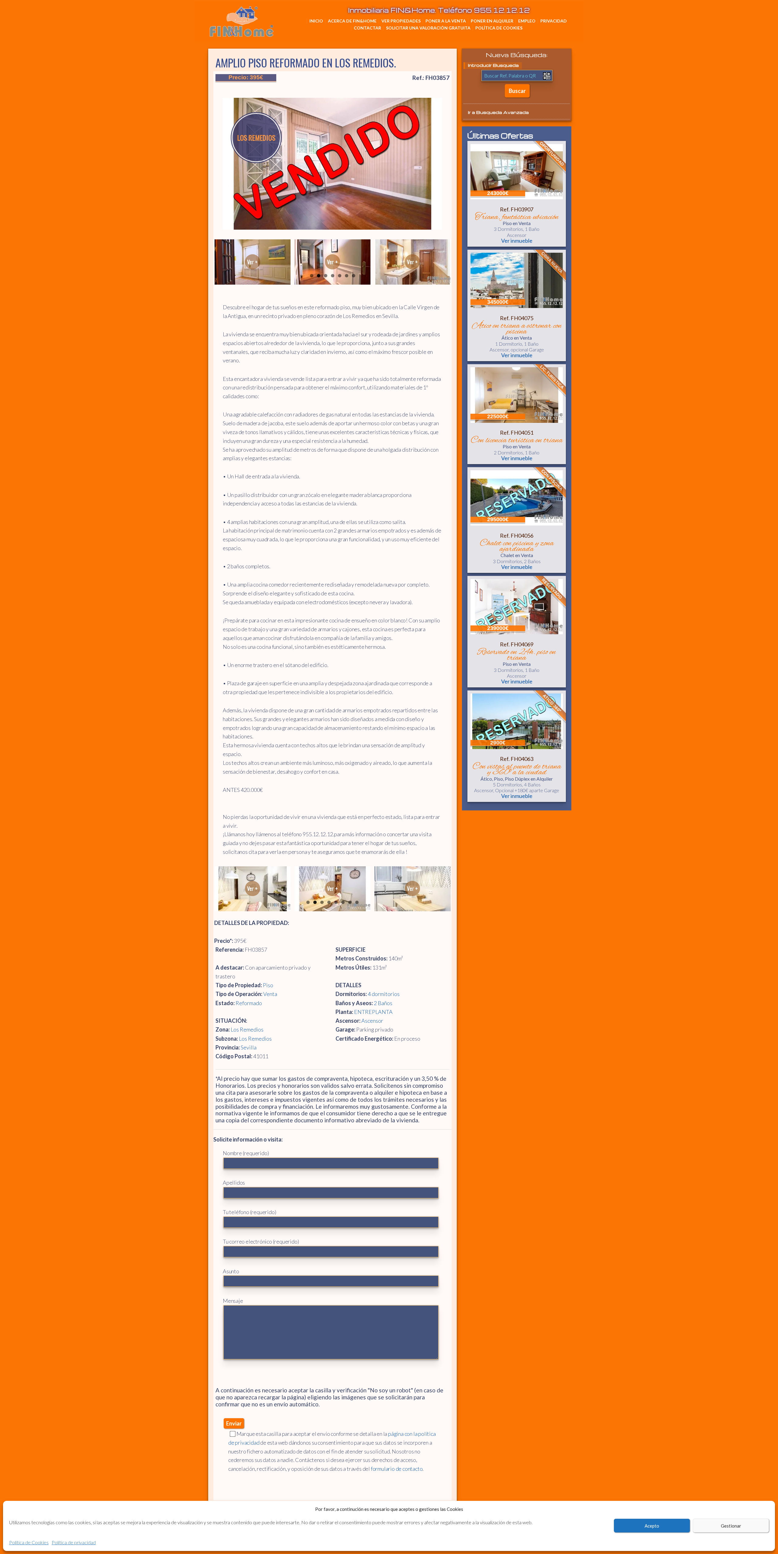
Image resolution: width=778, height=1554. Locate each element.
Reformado (249, 1003)
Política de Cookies (29, 1542)
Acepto (652, 1525)
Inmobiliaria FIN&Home (272, 15)
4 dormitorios (384, 994)
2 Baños (383, 1003)
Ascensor (372, 1020)
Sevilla (248, 1047)
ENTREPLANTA (373, 1011)
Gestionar (731, 1525)
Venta (270, 994)
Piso (268, 985)
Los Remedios (247, 1029)
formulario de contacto (397, 1468)
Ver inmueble (516, 241)
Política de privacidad (74, 1542)
